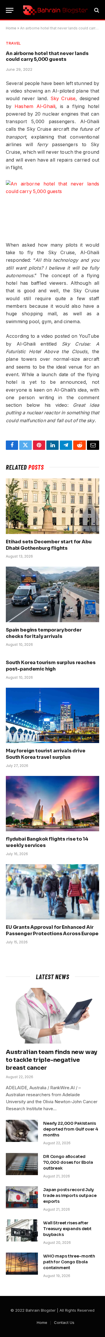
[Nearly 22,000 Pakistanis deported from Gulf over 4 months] (22, 1131)
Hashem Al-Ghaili (35, 106)
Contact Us (64, 1322)
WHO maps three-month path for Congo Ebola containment (69, 1261)
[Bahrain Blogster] (55, 10)
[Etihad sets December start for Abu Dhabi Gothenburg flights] (52, 506)
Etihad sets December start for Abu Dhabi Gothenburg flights (49, 545)
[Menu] (9, 10)
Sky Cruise (63, 98)
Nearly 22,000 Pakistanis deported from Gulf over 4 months (70, 1129)
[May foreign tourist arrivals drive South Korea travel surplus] (52, 715)
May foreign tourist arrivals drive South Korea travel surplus (45, 754)
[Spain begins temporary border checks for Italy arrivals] (52, 594)
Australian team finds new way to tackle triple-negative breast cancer (51, 1059)
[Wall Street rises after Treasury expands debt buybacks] (22, 1230)
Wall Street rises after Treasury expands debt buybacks (67, 1228)
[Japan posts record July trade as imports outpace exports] (22, 1197)
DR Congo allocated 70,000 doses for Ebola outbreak (68, 1162)
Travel (13, 43)
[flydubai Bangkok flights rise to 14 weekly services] (52, 803)
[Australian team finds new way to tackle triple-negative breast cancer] (52, 1015)
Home (11, 28)
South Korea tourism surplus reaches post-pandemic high (50, 665)
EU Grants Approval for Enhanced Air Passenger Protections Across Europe (52, 930)
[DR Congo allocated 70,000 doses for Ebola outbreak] (22, 1164)
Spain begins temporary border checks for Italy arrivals (43, 633)
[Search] (96, 10)
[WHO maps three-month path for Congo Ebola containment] (22, 1264)
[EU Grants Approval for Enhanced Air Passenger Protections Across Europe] (52, 891)
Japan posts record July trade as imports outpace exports (70, 1195)
